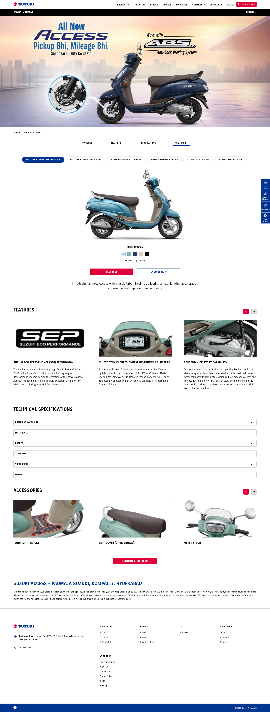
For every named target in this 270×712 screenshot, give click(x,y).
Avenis (143, 637)
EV (181, 626)
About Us (104, 666)
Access (143, 632)
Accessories (181, 143)
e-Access (184, 632)
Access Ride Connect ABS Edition (85, 159)
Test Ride (111, 271)
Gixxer (102, 632)
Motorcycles (106, 626)
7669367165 (25, 647)
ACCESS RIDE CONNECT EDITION (164, 159)
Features (116, 143)
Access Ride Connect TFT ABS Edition (43, 159)
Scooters (144, 626)
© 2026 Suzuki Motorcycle (246, 708)
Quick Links (105, 656)
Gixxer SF (104, 637)
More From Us (227, 626)
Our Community (107, 662)
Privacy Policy (106, 676)
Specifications (148, 143)
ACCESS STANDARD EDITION (230, 159)
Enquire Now (158, 271)
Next (254, 311)
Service (223, 642)
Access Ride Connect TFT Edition (126, 159)
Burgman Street (147, 642)
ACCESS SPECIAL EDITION (198, 159)
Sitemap (103, 685)
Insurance (224, 637)
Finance (223, 632)
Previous (246, 311)
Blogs (102, 680)
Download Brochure (135, 561)
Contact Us (105, 671)
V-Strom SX (105, 642)
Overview (87, 143)
